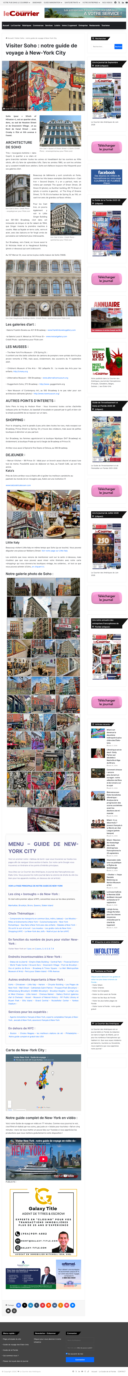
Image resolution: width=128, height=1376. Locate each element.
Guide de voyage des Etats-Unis (16, 1345)
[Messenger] (72, 1305)
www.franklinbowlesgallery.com (62, 330)
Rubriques (26, 25)
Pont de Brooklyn (69, 965)
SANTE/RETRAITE (71, 3)
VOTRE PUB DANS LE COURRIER (15, 3)
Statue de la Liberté (18, 962)
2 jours (38, 948)
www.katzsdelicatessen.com (18, 485)
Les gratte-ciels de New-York (58, 928)
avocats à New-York (22, 1020)
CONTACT (122, 1371)
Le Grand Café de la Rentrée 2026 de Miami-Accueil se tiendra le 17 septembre (114, 897)
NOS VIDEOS (107, 3)
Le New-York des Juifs (35, 931)
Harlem (41, 984)
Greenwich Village (51, 965)
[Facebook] (18, 1305)
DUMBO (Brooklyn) (39, 991)
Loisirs (57, 25)
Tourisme (106, 25)
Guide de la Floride (10, 1350)
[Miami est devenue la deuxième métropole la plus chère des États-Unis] (98, 733)
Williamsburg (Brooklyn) (19, 991)
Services (49, 25)
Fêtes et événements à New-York (23, 922)
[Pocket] (66, 1305)
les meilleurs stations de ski (50, 1033)
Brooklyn (22, 905)
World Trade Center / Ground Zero (25, 965)
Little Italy (32, 984)
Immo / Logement (69, 25)
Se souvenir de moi (75, 1354)
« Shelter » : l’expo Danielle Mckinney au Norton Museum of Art (114, 879)
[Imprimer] (14, 1310)
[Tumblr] (36, 1305)
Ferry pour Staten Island (35, 971)
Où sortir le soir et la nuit (19, 928)
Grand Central (41, 1000)
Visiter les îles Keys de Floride (104, 998)
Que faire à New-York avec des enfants (37, 925)
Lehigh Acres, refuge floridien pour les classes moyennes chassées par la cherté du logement (114, 917)
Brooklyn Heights (57, 991)
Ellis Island (27, 1000)
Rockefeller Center (61, 1000)
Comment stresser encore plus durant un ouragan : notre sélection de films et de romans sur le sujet (114, 777)
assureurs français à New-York (46, 1020)
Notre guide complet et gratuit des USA (26, 1036)
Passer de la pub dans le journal (15, 1361)
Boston (13, 1033)
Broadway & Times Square (45, 968)
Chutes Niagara (27, 1033)
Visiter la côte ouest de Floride (104, 994)
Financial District (71, 962)
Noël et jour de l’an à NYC (58, 931)
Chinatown (20, 984)
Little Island (31, 994)
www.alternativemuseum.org (55, 378)
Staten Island (47, 905)
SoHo (10, 984)
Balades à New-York (66, 925)
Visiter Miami (97, 985)
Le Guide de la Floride (107, 1371)
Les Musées (70, 918)
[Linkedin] (30, 1305)
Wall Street (24, 988)
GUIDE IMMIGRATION (52, 3)
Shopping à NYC (15, 931)
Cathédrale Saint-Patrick (42, 988)
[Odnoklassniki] (60, 1305)
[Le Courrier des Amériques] (21, 13)
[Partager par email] (8, 1310)
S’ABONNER (36, 3)
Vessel (28, 997)
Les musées (37, 928)
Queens (37, 905)
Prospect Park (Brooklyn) (66, 988)
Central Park (56, 962)
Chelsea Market (46, 994)
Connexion (80, 1360)
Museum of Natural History (45, 997)
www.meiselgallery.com (56, 336)
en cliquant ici (38, 566)
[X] (24, 1305)
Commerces (38, 25)
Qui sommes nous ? (11, 1356)
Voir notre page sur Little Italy (55, 551)
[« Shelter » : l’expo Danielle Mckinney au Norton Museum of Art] (98, 878)
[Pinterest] (42, 1305)
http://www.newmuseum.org (46, 393)
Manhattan (13, 905)
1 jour (29, 948)
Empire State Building (38, 962)
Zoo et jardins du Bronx (19, 968)
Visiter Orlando (98, 988)
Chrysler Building (55, 984)
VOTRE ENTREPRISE (90, 3)
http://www (44, 384)
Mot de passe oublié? (85, 1348)
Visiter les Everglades (100, 991)
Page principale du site (12, 1339)
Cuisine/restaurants (48, 922)
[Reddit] (48, 1305)
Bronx (30, 905)
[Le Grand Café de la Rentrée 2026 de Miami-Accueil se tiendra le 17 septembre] (98, 895)
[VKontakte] (54, 1305)
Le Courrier (16, 25)
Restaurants (94, 25)
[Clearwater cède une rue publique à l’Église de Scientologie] (98, 863)
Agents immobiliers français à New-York (27, 1017)
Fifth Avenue (54, 971)
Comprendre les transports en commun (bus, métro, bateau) (36, 918)
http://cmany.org (20, 371)
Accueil (6, 25)
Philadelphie (71, 1033)
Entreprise (83, 25)
